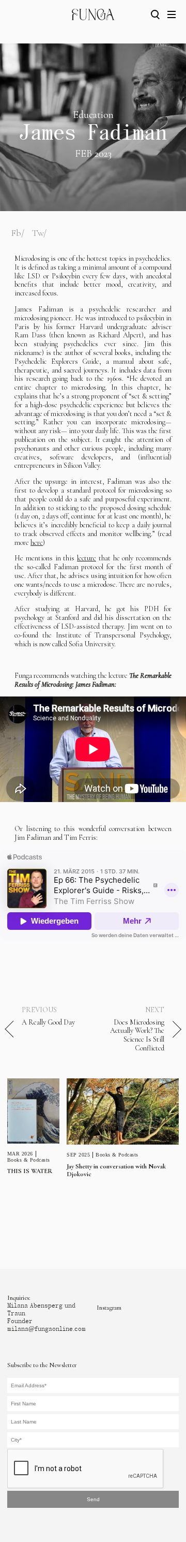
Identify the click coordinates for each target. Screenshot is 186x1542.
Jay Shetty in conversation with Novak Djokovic (116, 1170)
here (36, 542)
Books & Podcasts (28, 1160)
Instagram (109, 1307)
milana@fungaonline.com (46, 1328)
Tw (37, 233)
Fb (16, 233)
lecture (86, 558)
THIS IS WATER (30, 1171)
